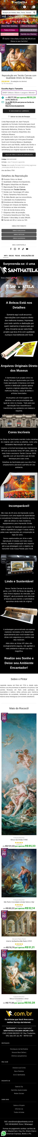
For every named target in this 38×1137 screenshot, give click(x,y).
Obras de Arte (20, 16)
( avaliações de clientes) (19, 81)
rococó (22, 167)
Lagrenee (32, 165)
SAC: (19, 1122)
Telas (10, 16)
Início (4, 16)
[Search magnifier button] (34, 12)
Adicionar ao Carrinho (20, 111)
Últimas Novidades (28, 26)
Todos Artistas (9, 30)
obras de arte (14, 167)
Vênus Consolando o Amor (19, 999)
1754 (13, 170)
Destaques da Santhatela (19, 1049)
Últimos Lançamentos (19, 1056)
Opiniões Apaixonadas (19, 1090)
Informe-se (19, 1109)
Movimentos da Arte (28, 30)
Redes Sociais (19, 1093)
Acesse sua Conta (19, 1068)
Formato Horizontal (22, 165)
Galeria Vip (9, 34)
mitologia (5, 167)
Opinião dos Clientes (28, 34)
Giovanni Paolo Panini (19, 939)
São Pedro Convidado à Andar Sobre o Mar (19, 902)
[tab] (5, 256)
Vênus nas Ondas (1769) (19, 840)
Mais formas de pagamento (14, 105)
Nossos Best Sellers (19, 1052)
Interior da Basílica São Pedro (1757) (19, 941)
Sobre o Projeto (19, 1105)
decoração (10, 165)
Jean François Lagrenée (19, 19)
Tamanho (19, 89)
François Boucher (19, 837)
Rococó (32, 16)
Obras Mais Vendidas (9, 26)
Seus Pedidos (19, 1071)
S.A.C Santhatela (19, 1075)
